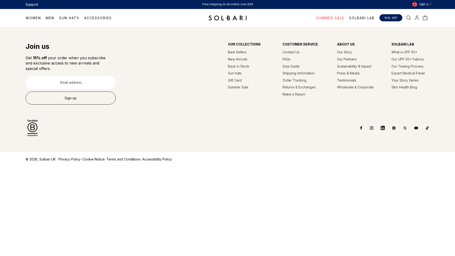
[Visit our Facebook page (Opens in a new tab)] (358, 128)
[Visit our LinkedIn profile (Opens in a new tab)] (379, 128)
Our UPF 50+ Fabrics (407, 59)
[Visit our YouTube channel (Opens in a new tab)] (412, 128)
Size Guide (291, 66)
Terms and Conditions (123, 159)
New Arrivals (237, 59)
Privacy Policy (70, 159)
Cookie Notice (93, 159)
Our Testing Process (407, 66)
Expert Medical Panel (408, 73)
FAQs (286, 59)
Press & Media (348, 73)
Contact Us (291, 52)
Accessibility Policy (157, 159)
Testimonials (346, 80)
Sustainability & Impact (354, 66)
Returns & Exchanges (299, 87)
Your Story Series (405, 80)
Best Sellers (237, 52)
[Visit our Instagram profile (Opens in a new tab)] (368, 128)
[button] (36, 18)
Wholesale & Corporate (355, 87)
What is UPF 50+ (404, 52)
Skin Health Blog (404, 87)
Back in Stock (238, 66)
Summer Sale (238, 87)
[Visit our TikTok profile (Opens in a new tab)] (423, 128)
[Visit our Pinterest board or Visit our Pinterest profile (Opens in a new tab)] (390, 128)
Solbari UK (47, 159)
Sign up (71, 98)
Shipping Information (298, 73)
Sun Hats (235, 73)
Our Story (344, 52)
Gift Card (235, 80)
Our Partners (347, 59)
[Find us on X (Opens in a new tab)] (401, 128)
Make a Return (293, 94)
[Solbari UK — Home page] (227, 18)
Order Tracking (294, 80)
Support (32, 4)
